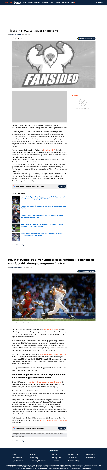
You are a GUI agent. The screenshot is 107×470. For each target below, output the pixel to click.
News (24, 2)
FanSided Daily (17, 458)
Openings (33, 454)
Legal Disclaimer (17, 461)
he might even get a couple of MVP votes (53, 420)
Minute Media (12, 465)
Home (13, 245)
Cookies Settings (74, 461)
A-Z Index (55, 461)
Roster (52, 2)
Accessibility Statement (38, 461)
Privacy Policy (56, 458)
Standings (45, 2)
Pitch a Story (34, 458)
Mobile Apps (90, 454)
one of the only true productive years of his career (45, 382)
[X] (96, 2)
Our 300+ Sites (73, 454)
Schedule (37, 2)
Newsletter (65, 2)
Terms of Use (72, 458)
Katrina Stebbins (16, 267)
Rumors (30, 2)
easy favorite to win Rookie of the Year (53, 354)
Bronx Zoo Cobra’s (49, 150)
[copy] (22, 38)
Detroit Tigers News (23, 245)
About (14, 454)
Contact (55, 454)
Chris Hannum (15, 34)
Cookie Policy (90, 458)
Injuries (58, 2)
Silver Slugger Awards (51, 329)
